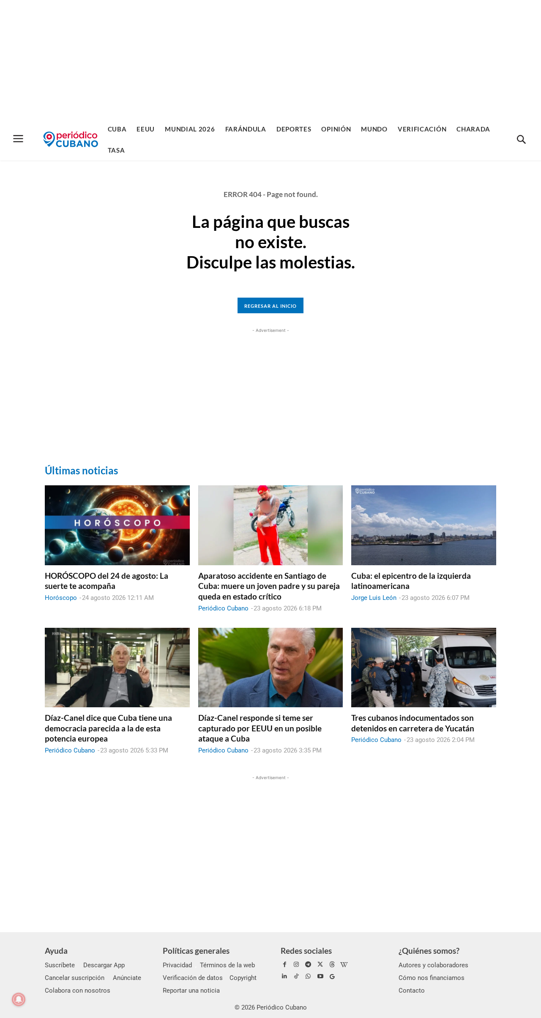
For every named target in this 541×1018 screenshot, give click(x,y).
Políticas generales (196, 950)
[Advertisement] (270, 59)
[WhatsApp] (308, 976)
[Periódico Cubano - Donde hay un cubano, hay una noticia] (70, 139)
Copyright (243, 978)
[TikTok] (296, 976)
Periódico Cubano (223, 608)
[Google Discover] (332, 976)
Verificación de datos (193, 978)
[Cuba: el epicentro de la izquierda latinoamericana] (423, 525)
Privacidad (177, 965)
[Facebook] (284, 965)
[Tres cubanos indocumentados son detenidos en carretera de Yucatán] (423, 667)
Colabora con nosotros (77, 990)
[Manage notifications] (18, 999)
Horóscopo (61, 598)
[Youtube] (320, 976)
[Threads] (332, 965)
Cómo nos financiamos (431, 978)
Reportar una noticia (191, 990)
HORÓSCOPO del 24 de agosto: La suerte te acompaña (106, 581)
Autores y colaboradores (433, 965)
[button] (521, 140)
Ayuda (56, 950)
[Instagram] (296, 965)
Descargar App (104, 965)
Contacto (412, 990)
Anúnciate (127, 978)
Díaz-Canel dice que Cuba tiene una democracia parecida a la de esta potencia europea (108, 728)
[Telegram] (308, 965)
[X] (320, 965)
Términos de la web (227, 965)
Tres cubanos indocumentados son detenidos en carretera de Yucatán (412, 723)
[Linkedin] (284, 976)
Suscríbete (60, 965)
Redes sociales (306, 950)
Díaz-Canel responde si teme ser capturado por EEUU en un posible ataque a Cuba (260, 728)
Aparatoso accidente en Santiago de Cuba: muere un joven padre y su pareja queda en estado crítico (269, 586)
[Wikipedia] (344, 965)
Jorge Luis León (373, 598)
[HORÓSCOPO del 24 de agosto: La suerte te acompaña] (117, 525)
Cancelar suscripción (74, 978)
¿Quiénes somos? (429, 950)
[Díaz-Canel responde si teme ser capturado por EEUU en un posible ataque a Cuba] (270, 667)
